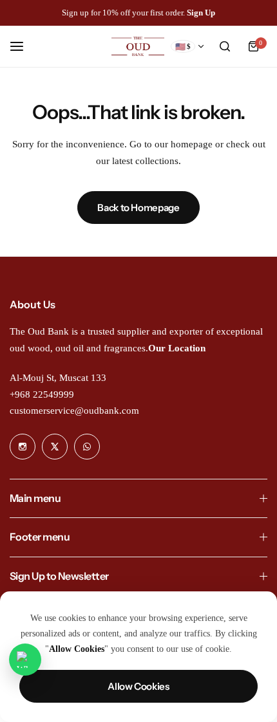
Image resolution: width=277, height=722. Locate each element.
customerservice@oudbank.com (74, 410)
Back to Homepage (138, 207)
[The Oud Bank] (137, 46)
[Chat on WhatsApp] (25, 659)
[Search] (225, 46)
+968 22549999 (42, 394)
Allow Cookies (138, 686)
